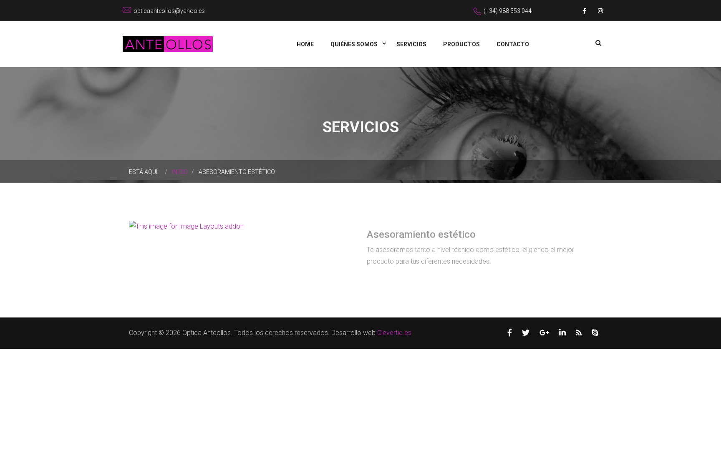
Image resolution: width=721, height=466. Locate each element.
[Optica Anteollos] (168, 44)
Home (305, 44)
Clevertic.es (394, 333)
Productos (461, 44)
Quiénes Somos (354, 44)
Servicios (411, 44)
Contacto (513, 44)
